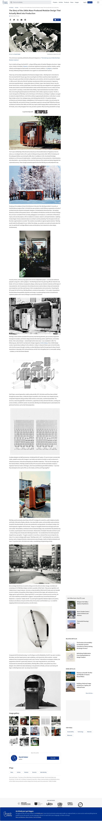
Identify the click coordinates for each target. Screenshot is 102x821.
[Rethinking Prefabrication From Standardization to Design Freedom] (70, 657)
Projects (55, 2)
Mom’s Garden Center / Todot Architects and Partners (83, 613)
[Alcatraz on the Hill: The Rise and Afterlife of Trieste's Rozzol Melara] (70, 676)
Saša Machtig (43, 772)
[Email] (21, 20)
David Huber (23, 757)
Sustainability (70, 732)
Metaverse (69, 735)
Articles (61, 2)
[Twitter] (14, 20)
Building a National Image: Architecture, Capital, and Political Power (84, 685)
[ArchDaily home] (5, 2)
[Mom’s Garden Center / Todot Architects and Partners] (71, 615)
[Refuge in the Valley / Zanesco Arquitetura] (71, 605)
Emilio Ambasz (44, 343)
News (71, 2)
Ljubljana (49, 68)
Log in (85, 2)
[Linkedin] (18, 20)
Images (77, 2)
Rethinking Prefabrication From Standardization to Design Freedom (84, 655)
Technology (80, 732)
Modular (26, 772)
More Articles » (89, 693)
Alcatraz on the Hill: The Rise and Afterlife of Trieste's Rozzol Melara (84, 674)
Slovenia (25, 66)
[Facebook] (10, 20)
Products (66, 2)
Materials (89, 732)
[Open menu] (98, 2)
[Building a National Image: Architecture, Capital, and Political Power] (70, 687)
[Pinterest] (25, 20)
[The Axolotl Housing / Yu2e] (71, 624)
